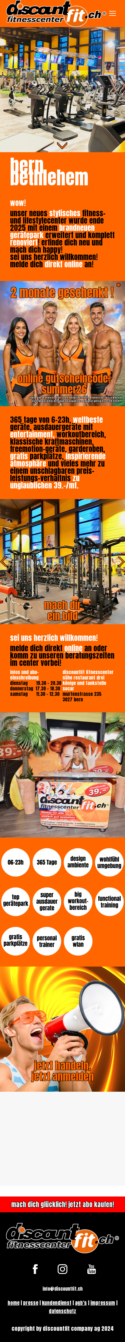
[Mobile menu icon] (112, 13)
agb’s (81, 1302)
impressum (102, 1302)
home (13, 1302)
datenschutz (62, 1311)
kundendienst (56, 1302)
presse (30, 1302)
